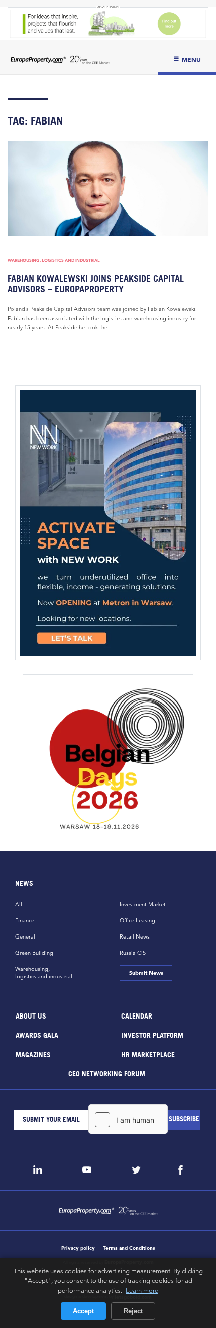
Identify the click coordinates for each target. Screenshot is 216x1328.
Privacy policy (78, 1248)
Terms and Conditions (129, 1248)
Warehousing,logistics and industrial (43, 972)
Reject (133, 1311)
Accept (83, 1311)
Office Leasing (137, 920)
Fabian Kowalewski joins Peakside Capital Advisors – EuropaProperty (96, 283)
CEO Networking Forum (106, 1073)
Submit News (146, 972)
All (18, 904)
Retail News (135, 936)
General (25, 936)
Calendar (136, 1015)
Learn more (142, 1290)
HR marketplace (148, 1054)
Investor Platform (152, 1035)
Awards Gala (37, 1035)
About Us (31, 1015)
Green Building (34, 952)
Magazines (33, 1054)
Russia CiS (133, 952)
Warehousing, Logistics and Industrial (54, 260)
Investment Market (143, 904)
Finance (24, 920)
